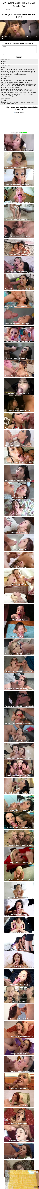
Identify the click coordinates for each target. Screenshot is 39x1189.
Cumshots (24, 43)
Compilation (14, 43)
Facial (31, 43)
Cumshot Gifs (19, 6)
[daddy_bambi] (19, 112)
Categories (20, 3)
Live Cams (30, 3)
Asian (7, 43)
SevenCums (8, 3)
